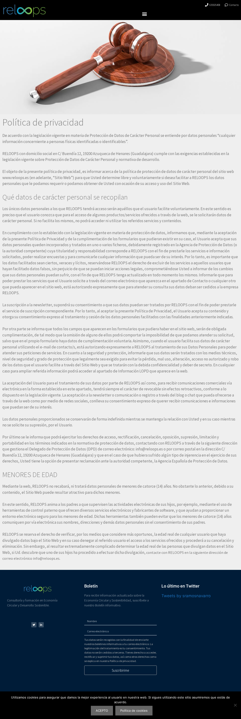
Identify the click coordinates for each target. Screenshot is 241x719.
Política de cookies (134, 710)
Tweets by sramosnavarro (186, 595)
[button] (145, 14)
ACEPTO (102, 710)
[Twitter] (33, 624)
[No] (235, 705)
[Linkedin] (41, 624)
